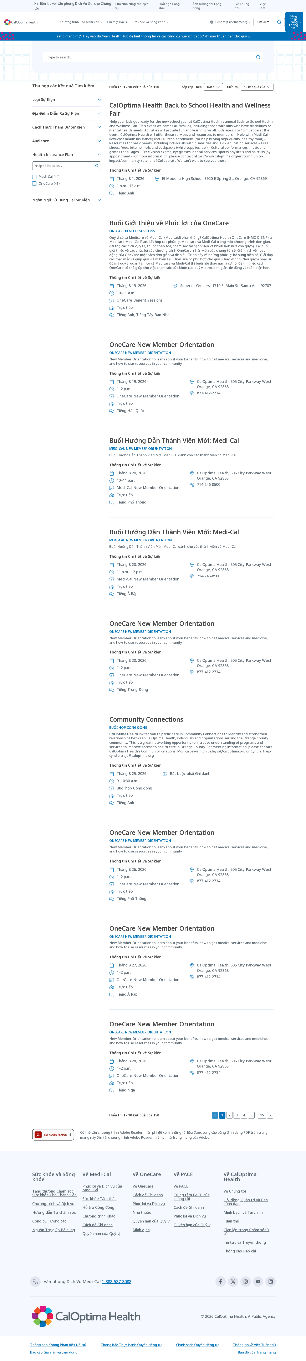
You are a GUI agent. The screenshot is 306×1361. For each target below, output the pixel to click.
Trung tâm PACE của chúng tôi (192, 1196)
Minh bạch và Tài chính (243, 1212)
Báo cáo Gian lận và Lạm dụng (53, 1352)
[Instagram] (245, 1281)
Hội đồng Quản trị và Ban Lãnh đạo (246, 1201)
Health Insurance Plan (52, 154)
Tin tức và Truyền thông (245, 1242)
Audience (40, 140)
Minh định (141, 1229)
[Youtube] (258, 1281)
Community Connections (146, 719)
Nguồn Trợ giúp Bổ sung (53, 1229)
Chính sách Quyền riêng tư (197, 1344)
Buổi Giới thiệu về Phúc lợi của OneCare (169, 223)
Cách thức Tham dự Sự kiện (58, 127)
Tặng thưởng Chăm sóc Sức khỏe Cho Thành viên (54, 1193)
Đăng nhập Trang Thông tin (293, 22)
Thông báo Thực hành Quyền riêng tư (131, 1344)
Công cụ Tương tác (49, 1221)
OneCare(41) (49, 183)
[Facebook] (220, 1281)
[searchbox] (153, 57)
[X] (233, 1281)
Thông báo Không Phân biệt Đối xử (58, 1344)
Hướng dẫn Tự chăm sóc (54, 1212)
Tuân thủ (231, 1221)
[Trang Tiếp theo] (270, 1115)
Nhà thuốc (142, 1212)
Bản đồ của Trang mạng (257, 1352)
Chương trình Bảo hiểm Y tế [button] (79, 22)
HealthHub (119, 36)
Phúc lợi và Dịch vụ (149, 1203)
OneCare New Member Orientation (161, 344)
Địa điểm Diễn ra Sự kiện (55, 113)
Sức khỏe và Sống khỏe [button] (148, 22)
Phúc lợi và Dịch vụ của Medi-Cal (102, 1188)
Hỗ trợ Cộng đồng (98, 1207)
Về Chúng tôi (235, 1191)
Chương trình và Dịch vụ (53, 1203)
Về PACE (181, 1186)
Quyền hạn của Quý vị (101, 1233)
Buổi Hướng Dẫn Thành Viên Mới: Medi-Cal (174, 440)
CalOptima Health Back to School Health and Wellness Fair (190, 109)
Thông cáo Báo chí (240, 1250)
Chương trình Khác (98, 1216)
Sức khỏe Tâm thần (99, 1198)
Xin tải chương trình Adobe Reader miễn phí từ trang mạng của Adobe (153, 1137)
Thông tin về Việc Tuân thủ (254, 1344)
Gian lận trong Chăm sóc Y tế (246, 1231)
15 (262, 1115)
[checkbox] (34, 177)
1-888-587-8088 (116, 1281)
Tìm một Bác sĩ (117, 22)
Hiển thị (233, 86)
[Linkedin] (270, 1281)
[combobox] (213, 87)
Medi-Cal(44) (49, 176)
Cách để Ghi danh (97, 1224)
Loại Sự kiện (43, 99)
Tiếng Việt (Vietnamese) (231, 22)
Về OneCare (143, 1186)
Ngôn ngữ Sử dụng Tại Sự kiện (61, 199)
